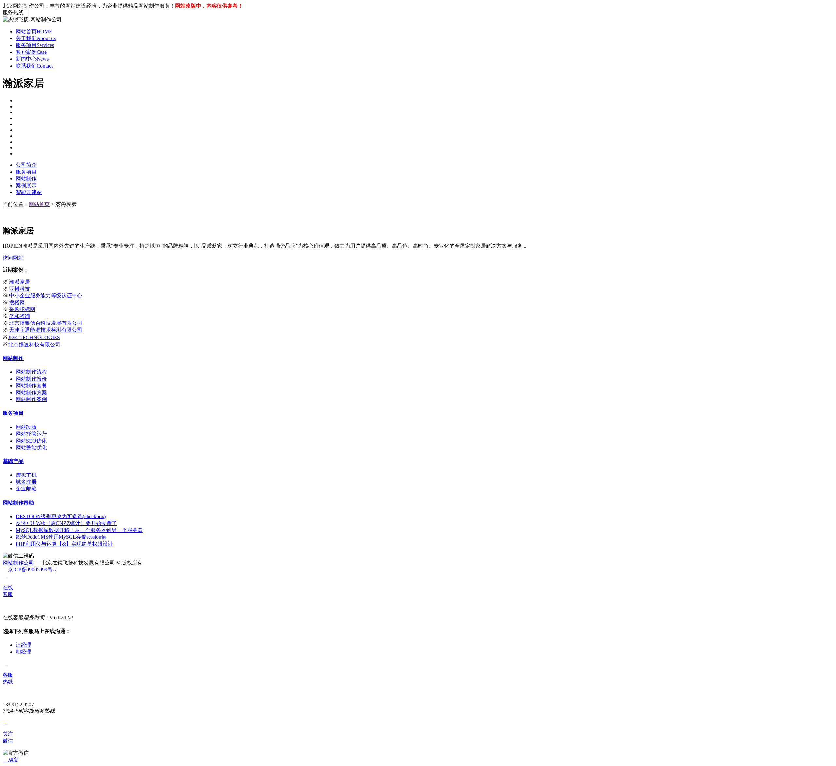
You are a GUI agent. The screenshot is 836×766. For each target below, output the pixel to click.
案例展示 (26, 185)
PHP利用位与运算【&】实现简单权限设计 (64, 544)
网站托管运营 (31, 434)
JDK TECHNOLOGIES (34, 337)
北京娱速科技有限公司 (34, 344)
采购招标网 (22, 309)
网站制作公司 (18, 562)
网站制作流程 (31, 372)
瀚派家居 (19, 282)
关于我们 (36, 38)
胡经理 (23, 651)
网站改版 (26, 427)
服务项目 (35, 45)
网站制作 (26, 178)
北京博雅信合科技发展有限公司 (45, 323)
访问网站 (13, 258)
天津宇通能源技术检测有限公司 (45, 330)
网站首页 (34, 31)
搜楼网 (17, 302)
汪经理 (23, 645)
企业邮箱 (26, 488)
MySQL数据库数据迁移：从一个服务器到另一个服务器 (79, 530)
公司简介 (26, 165)
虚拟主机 (26, 475)
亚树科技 (19, 289)
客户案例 (31, 52)
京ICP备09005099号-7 (32, 569)
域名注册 (26, 482)
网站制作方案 (31, 392)
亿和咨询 (19, 316)
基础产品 (13, 461)
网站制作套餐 (31, 385)
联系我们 (34, 65)
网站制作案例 (31, 399)
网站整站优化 (31, 447)
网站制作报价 (31, 379)
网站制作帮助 (18, 502)
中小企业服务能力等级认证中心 (45, 295)
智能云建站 (29, 192)
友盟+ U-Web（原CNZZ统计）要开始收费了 (66, 523)
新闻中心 (32, 59)
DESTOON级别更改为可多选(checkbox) (61, 516)
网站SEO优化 (31, 440)
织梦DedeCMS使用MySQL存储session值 (61, 537)
